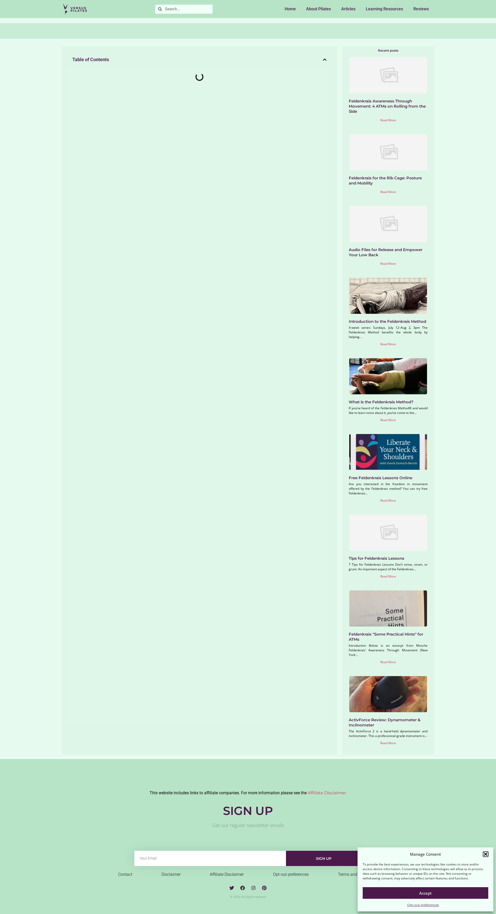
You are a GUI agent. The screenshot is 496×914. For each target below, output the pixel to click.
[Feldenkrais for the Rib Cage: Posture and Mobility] (388, 152)
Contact (125, 874)
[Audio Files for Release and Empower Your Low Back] (388, 224)
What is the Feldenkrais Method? (381, 401)
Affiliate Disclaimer (227, 874)
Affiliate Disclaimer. (327, 792)
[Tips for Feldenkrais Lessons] (388, 533)
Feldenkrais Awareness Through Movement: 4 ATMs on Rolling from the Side (387, 106)
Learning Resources (384, 8)
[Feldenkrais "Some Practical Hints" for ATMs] (388, 608)
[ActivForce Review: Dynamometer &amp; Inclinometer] (388, 694)
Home (290, 8)
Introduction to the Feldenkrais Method (387, 321)
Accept (425, 893)
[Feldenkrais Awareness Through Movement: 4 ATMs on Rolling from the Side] (388, 75)
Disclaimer (171, 874)
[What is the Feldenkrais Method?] (388, 376)
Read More (388, 120)
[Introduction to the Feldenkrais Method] (388, 296)
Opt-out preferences (423, 905)
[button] (485, 854)
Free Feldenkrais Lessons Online (380, 477)
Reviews (421, 8)
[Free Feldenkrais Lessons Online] (388, 452)
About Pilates (318, 8)
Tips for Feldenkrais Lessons (376, 558)
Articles (348, 8)
